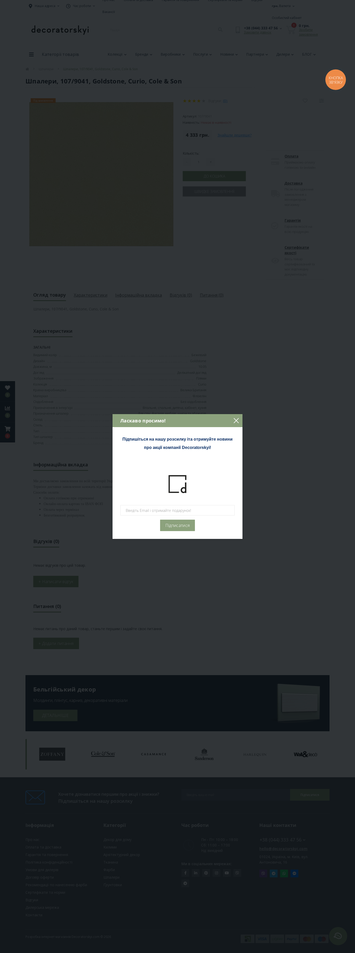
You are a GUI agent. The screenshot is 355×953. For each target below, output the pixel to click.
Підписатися (177, 525)
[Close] (235, 420)
